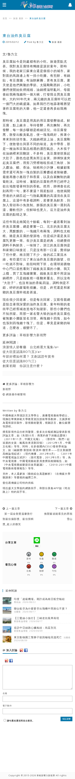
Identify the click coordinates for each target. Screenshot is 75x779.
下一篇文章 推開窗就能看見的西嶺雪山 (57, 514)
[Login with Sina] (21, 650)
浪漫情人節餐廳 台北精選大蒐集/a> (31, 347)
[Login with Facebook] (26, 650)
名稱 (5, 693)
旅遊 (15, 18)
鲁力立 (40, 42)
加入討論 (11, 650)
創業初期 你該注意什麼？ (23, 366)
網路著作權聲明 (16, 394)
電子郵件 (7, 705)
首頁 (5, 18)
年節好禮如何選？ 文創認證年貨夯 (29, 356)
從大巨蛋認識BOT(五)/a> (22, 352)
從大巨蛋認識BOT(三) (19, 361)
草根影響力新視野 (33, 335)
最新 (21, 18)
